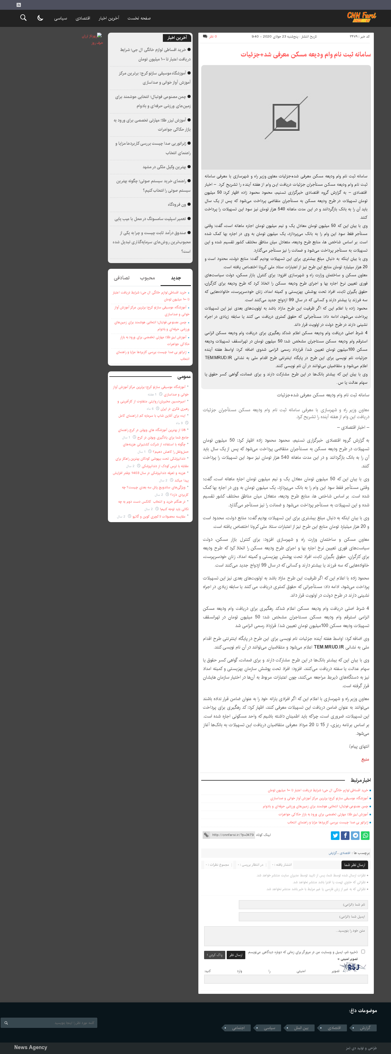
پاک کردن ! (214, 955)
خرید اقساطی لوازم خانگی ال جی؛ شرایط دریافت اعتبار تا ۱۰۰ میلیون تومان (318, 790)
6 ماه (151, 409)
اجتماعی (238, 1027)
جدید (176, 278)
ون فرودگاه (177, 204)
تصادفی (122, 278)
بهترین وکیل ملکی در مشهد (164, 167)
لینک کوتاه (263, 835)
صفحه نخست (139, 18)
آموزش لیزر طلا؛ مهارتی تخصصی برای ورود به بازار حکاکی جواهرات (323, 814)
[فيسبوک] (345, 835)
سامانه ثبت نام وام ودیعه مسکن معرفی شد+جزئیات (306, 54)
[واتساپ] (365, 835)
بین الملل (301, 1027)
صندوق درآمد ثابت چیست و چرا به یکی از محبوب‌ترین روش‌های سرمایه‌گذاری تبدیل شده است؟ (152, 242)
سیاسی (60, 18)
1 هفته (153, 394)
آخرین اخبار (109, 18)
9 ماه (180, 423)
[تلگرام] (355, 835)
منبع (365, 759)
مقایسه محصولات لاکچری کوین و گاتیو (159, 516)
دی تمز (351, 1048)
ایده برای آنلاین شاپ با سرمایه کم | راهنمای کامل (152, 415)
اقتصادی (83, 18)
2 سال (131, 466)
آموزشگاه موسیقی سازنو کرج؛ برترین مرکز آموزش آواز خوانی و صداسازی (319, 798)
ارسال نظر (236, 955)
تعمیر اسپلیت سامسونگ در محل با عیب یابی (150, 218)
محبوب (147, 278)
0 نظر (213, 36)
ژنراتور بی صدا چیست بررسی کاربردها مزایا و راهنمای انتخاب (327, 822)
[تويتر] (335, 835)
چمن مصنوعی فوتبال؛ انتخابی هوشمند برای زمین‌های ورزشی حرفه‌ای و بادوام (315, 806)
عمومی (184, 376)
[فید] (18, 5)
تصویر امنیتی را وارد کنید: (271, 971)
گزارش (333, 853)
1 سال (126, 437)
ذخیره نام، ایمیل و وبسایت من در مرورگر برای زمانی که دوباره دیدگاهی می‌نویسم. (302, 952)
